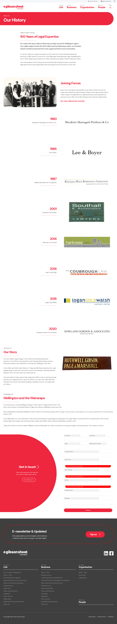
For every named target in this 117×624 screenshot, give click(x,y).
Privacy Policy (92, 616)
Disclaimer (110, 616)
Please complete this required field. (75, 466)
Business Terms (102, 616)
